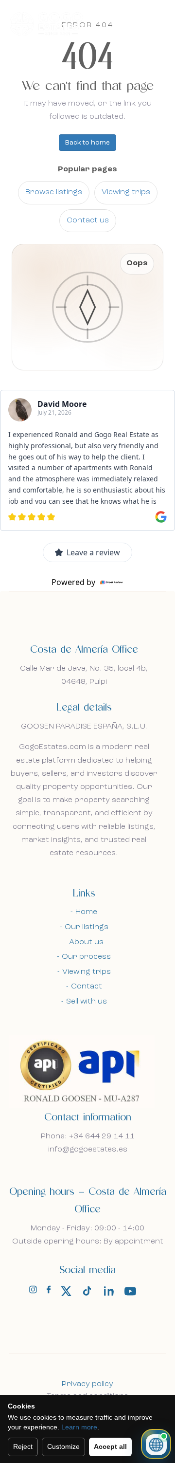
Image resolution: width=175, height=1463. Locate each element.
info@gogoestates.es (87, 1149)
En (134, 23)
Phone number (45, 793)
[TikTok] (87, 1291)
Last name (37, 648)
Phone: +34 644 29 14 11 (88, 1136)
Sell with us (86, 1002)
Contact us (88, 220)
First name (38, 602)
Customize (63, 1446)
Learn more (79, 1427)
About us (86, 942)
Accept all (110, 1446)
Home (86, 912)
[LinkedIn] (109, 1291)
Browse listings (53, 192)
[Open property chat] (156, 1444)
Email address (43, 701)
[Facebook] (49, 1291)
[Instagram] (33, 1291)
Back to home (87, 142)
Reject (23, 1446)
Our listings (86, 927)
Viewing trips (126, 192)
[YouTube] (130, 1291)
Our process (86, 957)
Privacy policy (87, 1384)
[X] (66, 1291)
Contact (86, 986)
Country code (44, 749)
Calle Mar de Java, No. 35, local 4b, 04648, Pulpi (84, 675)
